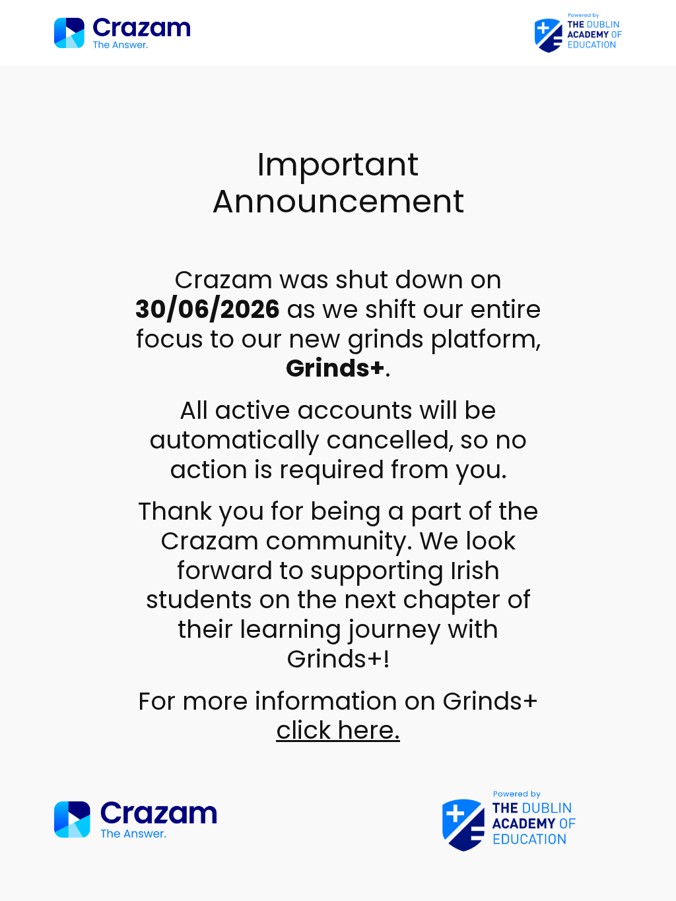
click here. (338, 730)
